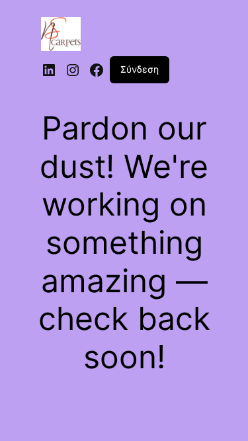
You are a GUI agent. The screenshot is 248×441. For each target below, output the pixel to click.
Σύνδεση (139, 69)
